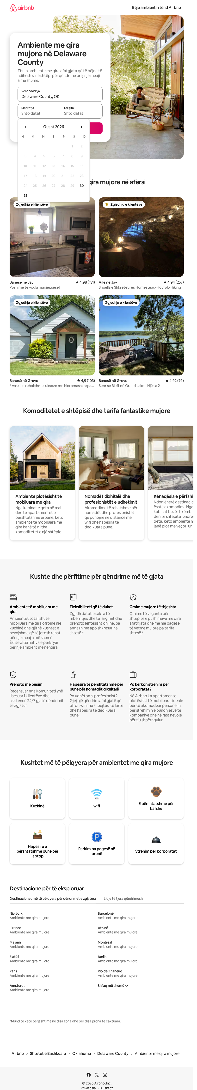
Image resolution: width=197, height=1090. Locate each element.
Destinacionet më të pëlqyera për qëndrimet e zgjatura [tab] (53, 898)
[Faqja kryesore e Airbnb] (22, 7)
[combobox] (60, 96)
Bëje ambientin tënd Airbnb (156, 7)
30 (82, 186)
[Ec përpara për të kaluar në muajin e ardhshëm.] (81, 127)
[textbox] (38, 113)
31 (25, 195)
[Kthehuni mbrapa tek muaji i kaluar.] (26, 127)
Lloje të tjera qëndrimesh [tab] (123, 898)
